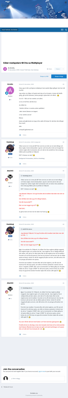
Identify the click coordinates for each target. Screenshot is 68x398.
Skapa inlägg (59, 76)
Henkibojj (10, 142)
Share (50, 69)
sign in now (42, 371)
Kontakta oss (34, 393)
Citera (24, 135)
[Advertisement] (34, 47)
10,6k (10, 157)
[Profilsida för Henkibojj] (10, 148)
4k (11, 186)
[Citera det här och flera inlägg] (20, 135)
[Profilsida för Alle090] (10, 177)
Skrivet (26, 84)
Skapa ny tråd (44, 76)
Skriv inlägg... (17, 378)
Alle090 (10, 171)
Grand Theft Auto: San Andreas (29, 70)
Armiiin (12, 68)
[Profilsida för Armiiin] (5, 69)
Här (20, 249)
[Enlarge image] (58, 95)
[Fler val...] (63, 84)
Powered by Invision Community (34, 395)
